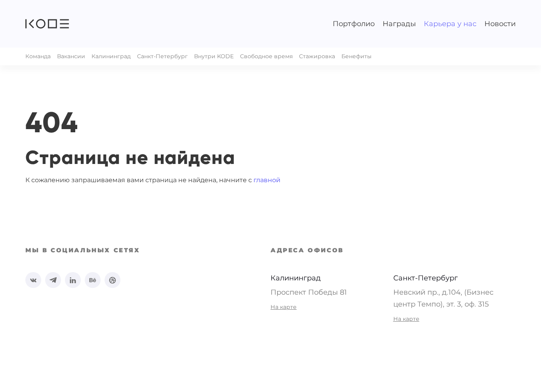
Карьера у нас (450, 23)
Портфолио (354, 23)
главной (266, 180)
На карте (283, 307)
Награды (399, 23)
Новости (500, 23)
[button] (47, 24)
